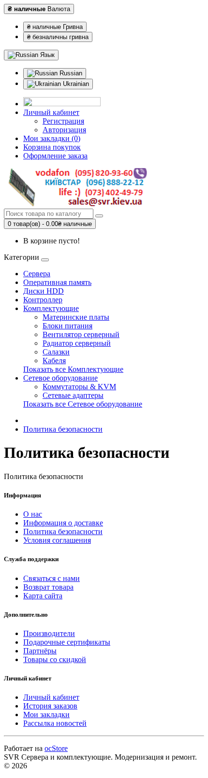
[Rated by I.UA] (62, 103)
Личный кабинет (51, 697)
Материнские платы (76, 317)
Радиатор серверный (77, 343)
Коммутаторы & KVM (79, 386)
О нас (32, 514)
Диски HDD (43, 291)
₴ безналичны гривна (58, 37)
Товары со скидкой (54, 659)
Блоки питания (67, 326)
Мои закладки (46, 714)
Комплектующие (51, 308)
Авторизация (64, 130)
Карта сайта (42, 596)
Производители (49, 633)
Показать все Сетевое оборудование (82, 404)
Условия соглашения (57, 540)
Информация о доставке (63, 523)
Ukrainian (75, 83)
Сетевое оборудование (60, 378)
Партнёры (40, 651)
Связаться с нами (51, 578)
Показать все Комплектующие (73, 369)
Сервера (36, 273)
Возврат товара (48, 587)
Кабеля (54, 360)
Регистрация (63, 121)
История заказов (50, 706)
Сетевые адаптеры (73, 395)
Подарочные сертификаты (66, 642)
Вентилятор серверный (81, 334)
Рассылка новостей (55, 723)
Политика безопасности (63, 429)
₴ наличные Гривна (55, 26)
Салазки (56, 352)
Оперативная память (57, 282)
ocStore (56, 748)
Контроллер (42, 300)
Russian (70, 73)
